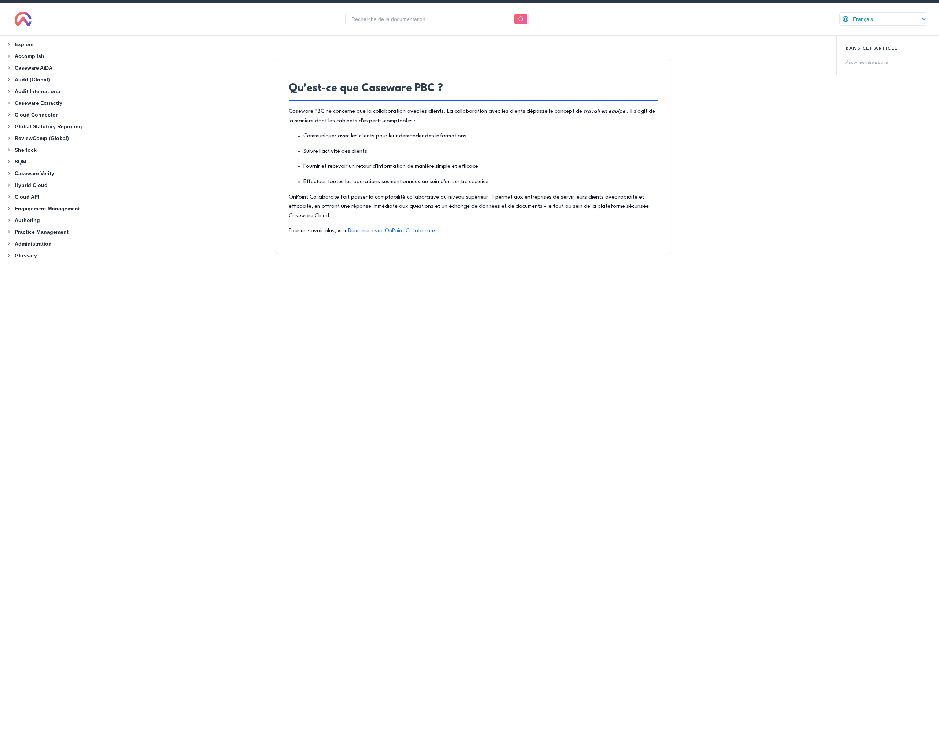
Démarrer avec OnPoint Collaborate (391, 231)
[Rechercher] (520, 19)
